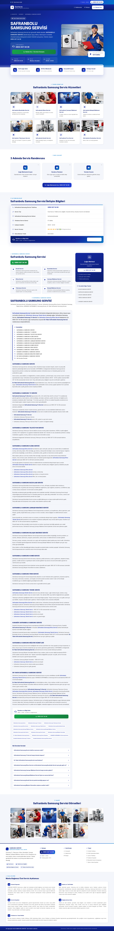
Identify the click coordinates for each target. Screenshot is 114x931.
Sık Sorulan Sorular (22, 358)
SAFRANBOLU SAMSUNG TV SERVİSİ (26, 332)
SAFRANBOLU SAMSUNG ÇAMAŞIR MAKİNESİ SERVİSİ (31, 341)
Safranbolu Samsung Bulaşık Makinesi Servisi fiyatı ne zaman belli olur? (34, 775)
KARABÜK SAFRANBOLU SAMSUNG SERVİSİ (28, 351)
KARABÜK (21, 14)
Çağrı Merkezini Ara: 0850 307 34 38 (58, 185)
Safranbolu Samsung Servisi (21, 313)
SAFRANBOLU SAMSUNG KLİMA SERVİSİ (27, 336)
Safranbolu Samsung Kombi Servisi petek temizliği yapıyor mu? (31, 780)
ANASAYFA (14, 14)
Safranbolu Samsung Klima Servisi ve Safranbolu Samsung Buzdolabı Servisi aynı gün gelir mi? (40, 765)
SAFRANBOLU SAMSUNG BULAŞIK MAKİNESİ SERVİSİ (31, 343)
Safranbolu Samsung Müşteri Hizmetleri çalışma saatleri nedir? (31, 785)
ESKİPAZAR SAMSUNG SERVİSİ (85, 292)
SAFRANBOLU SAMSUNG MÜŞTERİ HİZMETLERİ (29, 354)
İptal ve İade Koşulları (93, 862)
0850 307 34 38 (97, 2)
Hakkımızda (68, 853)
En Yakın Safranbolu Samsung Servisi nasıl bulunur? (28, 760)
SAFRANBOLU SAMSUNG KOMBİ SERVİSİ (27, 345)
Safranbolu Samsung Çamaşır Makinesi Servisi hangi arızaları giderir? (33, 770)
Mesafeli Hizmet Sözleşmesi (94, 860)
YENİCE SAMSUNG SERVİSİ (84, 297)
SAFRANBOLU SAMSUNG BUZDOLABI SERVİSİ (29, 338)
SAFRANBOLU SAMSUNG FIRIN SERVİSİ (27, 347)
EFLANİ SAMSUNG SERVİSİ (84, 289)
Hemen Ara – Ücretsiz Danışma (34, 52)
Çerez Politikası (91, 855)
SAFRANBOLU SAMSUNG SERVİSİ (26, 330)
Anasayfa (67, 851)
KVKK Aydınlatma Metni (93, 853)
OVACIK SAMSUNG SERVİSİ (84, 294)
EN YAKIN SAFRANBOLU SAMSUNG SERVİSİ (28, 356)
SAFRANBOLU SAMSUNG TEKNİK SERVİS (28, 349)
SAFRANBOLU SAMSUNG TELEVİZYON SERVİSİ (29, 334)
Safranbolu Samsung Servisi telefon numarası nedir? (28, 750)
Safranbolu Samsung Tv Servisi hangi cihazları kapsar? (29, 755)
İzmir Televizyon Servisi (102, 928)
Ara (22, 98)
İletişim (66, 855)
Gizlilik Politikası (92, 851)
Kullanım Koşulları (92, 857)
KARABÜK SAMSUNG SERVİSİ (85, 301)
